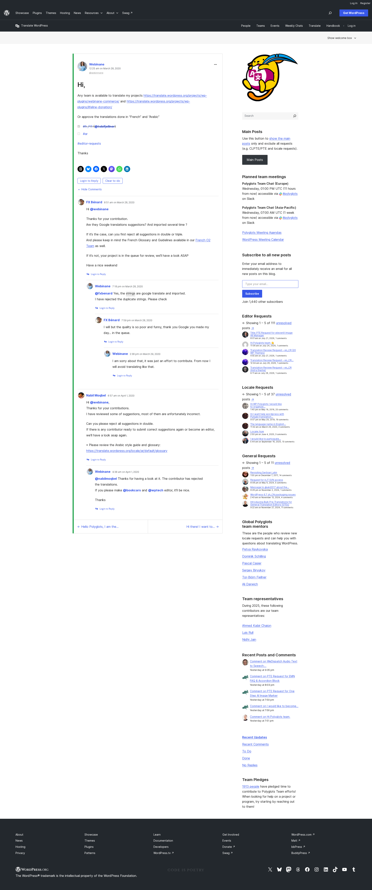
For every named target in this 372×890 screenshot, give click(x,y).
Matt (296, 840)
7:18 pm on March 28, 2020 (127, 286)
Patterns (89, 853)
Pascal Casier (251, 563)
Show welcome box (339, 37)
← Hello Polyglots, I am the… (98, 527)
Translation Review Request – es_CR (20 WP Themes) (273, 351)
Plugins (89, 846)
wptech (155, 490)
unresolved (284, 323)
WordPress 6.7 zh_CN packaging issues (273, 494)
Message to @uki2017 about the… (269, 487)
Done (246, 758)
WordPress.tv (163, 853)
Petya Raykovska (255, 549)
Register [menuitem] (365, 3)
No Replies (249, 765)
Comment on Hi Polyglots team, (270, 716)
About (19, 834)
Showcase (91, 834)
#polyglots (290, 194)
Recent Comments (255, 744)
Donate (228, 846)
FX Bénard (94, 202)
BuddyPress (300, 853)
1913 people (250, 786)
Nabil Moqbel (96, 395)
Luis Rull (247, 632)
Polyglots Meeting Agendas (262, 232)
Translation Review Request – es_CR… (272, 360)
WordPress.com (303, 834)
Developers (161, 846)
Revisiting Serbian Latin (263, 472)
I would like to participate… (265, 438)
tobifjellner (105, 126)
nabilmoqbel (106, 479)
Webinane (96, 64)
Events (226, 840)
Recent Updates (254, 737)
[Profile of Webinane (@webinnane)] (82, 67)
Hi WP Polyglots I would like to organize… (266, 405)
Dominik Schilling (254, 556)
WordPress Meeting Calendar (263, 239)
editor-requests (89, 143)
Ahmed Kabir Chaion (256, 625)
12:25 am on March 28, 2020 (105, 68)
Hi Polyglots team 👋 (262, 342)
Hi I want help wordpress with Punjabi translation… (267, 415)
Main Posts (255, 160)
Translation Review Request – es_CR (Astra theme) (271, 369)
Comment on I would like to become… (274, 706)
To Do (246, 751)
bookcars (132, 490)
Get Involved (230, 834)
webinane (99, 209)
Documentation (163, 840)
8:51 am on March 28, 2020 (119, 202)
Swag (227, 853)
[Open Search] (330, 13)
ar (85, 134)
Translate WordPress (34, 25)
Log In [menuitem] (353, 3)
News (19, 840)
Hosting (20, 846)
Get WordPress (353, 13)
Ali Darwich (250, 584)
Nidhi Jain (249, 639)
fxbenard (103, 293)
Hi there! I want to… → (202, 527)
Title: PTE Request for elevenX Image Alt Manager (271, 334)
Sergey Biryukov (253, 570)
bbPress (298, 846)
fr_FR (87, 126)
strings (130, 293)
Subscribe (252, 293)
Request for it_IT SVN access (266, 479)
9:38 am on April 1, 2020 (125, 472)
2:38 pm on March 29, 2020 (145, 354)
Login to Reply (89, 181)
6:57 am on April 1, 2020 (121, 395)
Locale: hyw (257, 431)
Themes (89, 840)
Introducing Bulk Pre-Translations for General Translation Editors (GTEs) (271, 503)
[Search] (294, 116)
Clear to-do (112, 180)
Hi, (81, 84)
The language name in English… (268, 424)
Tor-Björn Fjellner (254, 577)
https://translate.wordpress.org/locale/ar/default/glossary (126, 451)
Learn (157, 834)
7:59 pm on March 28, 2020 (136, 320)
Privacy (20, 853)
